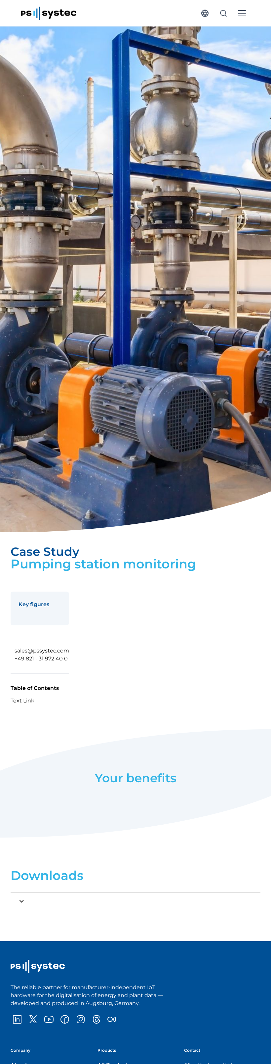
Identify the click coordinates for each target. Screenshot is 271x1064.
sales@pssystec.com (42, 651)
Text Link (22, 701)
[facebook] (64, 1019)
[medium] (112, 1019)
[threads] (96, 1019)
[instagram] (80, 1019)
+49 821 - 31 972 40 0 (41, 658)
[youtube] (49, 1019)
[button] (205, 13)
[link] (48, 13)
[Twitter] (33, 1019)
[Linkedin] (17, 1019)
